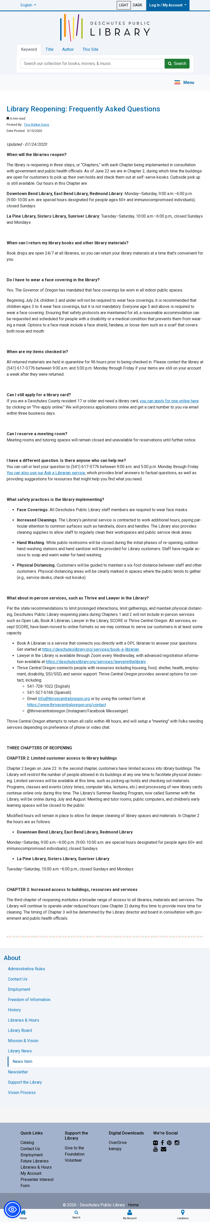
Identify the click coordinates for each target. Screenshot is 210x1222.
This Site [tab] (90, 49)
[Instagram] (177, 1142)
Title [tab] (50, 49)
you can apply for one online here (169, 401)
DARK (137, 5)
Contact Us (30, 1148)
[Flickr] (155, 1142)
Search (179, 63)
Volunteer (73, 1160)
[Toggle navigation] (184, 83)
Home (133, 1204)
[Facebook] (162, 1142)
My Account (30, 1173)
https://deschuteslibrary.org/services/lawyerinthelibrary (96, 661)
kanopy (115, 1148)
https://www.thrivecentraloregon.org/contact (66, 704)
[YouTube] (155, 1148)
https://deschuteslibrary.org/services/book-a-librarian (90, 649)
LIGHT (124, 5)
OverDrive (118, 1142)
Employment (31, 1154)
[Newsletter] (163, 1148)
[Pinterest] (169, 1142)
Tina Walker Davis (36, 125)
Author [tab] (68, 49)
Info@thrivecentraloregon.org (64, 698)
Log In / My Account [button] (166, 5)
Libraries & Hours (36, 1167)
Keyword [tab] (29, 49)
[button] (28, 5)
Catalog (27, 1142)
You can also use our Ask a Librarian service (46, 472)
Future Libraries (34, 1161)
